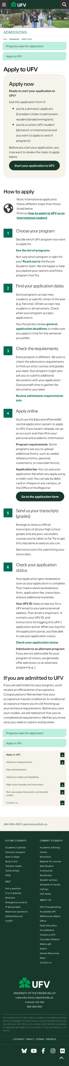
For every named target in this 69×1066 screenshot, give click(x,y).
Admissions (14, 39)
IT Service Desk (13, 907)
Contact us (12, 802)
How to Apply (12, 856)
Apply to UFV (27, 39)
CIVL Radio (45, 893)
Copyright (19, 1039)
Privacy (30, 1039)
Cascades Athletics (50, 939)
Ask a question (13, 888)
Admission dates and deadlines (22, 777)
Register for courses (50, 861)
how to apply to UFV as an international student (41, 215)
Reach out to (31, 261)
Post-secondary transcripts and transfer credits (27, 793)
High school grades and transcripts (24, 784)
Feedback (51, 1039)
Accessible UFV (48, 911)
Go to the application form (40, 496)
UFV (5, 39)
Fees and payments (16, 769)
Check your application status (37, 642)
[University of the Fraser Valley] (34, 982)
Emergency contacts (16, 902)
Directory (10, 897)
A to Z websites (13, 893)
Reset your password (16, 911)
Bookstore (45, 856)
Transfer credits (13, 866)
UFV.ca (31, 4)
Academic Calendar (15, 847)
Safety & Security (14, 916)
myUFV (9, 920)
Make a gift (45, 944)
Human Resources (49, 953)
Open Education (48, 925)
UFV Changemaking (50, 907)
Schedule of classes (50, 884)
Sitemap (40, 1039)
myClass (44, 889)
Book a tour (11, 861)
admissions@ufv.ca (35, 824)
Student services (48, 879)
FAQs (8, 875)
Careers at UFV (47, 934)
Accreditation (47, 930)
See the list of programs (33, 250)
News (43, 957)
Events (43, 948)
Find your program (15, 852)
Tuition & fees (12, 870)
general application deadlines (37, 326)
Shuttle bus (46, 875)
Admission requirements (19, 762)
